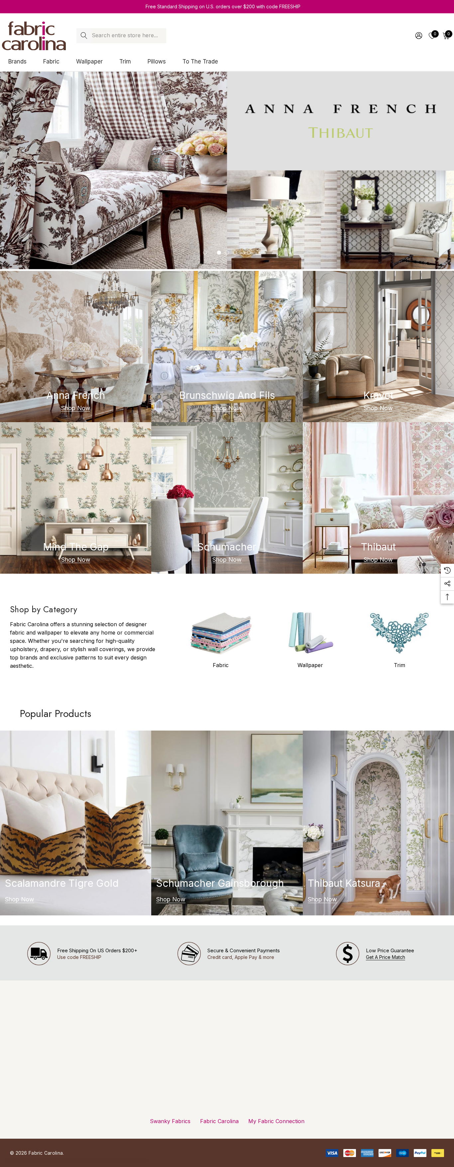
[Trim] (399, 633)
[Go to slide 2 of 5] (219, 253)
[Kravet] (378, 346)
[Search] (83, 35)
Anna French (75, 395)
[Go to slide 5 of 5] (249, 253)
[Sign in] (418, 35)
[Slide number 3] (227, 170)
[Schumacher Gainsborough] (226, 823)
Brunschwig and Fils (227, 395)
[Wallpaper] (310, 633)
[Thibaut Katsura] (378, 823)
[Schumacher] (226, 497)
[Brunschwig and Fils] (226, 346)
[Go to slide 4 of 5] (235, 253)
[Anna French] (75, 346)
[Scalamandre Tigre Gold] (75, 823)
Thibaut (378, 547)
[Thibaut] (378, 497)
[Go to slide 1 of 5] (205, 253)
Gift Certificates (136, 1130)
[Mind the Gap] (75, 497)
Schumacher (226, 547)
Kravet (378, 395)
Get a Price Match (385, 957)
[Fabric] (220, 633)
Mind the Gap (76, 547)
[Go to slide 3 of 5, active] (227, 253)
